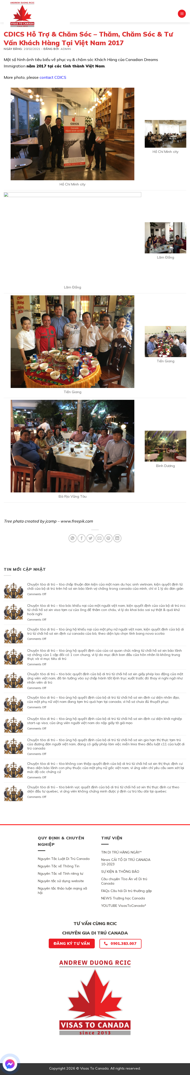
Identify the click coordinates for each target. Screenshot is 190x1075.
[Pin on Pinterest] (108, 538)
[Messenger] (9, 1063)
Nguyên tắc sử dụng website (61, 881)
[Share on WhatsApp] (73, 538)
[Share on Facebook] (81, 538)
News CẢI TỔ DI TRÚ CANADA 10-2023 (125, 861)
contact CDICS (53, 77)
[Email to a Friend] (99, 538)
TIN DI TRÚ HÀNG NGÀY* (121, 852)
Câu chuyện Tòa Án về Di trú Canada (124, 881)
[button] (182, 14)
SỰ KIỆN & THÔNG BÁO (120, 871)
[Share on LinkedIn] (117, 538)
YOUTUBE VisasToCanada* (123, 905)
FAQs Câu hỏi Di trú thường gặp (126, 891)
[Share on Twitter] (90, 538)
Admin (66, 49)
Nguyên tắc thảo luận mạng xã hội (62, 890)
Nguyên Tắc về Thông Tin (58, 866)
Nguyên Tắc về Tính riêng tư (60, 873)
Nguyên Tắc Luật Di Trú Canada (64, 858)
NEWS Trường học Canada (123, 898)
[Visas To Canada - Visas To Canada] (37, 14)
